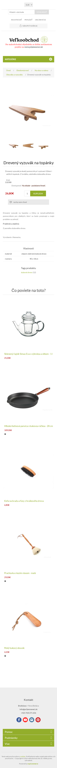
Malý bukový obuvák (14, 648)
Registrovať (16, 20)
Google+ (38, 719)
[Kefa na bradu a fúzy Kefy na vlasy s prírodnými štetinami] (28, 471)
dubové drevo (26, 272)
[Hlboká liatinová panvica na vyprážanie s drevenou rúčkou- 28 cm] (28, 396)
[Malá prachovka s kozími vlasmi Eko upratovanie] (28, 543)
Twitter (31, 719)
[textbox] (21, 12)
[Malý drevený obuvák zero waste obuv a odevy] (28, 618)
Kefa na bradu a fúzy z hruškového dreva (24, 501)
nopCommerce (33, 764)
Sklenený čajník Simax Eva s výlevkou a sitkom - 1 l (28, 354)
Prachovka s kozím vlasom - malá (20, 573)
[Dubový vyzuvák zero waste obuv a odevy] (14, 145)
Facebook (18, 719)
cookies (22, 756)
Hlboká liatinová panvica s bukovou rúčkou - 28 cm (28, 426)
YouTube (25, 719)
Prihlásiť (28, 20)
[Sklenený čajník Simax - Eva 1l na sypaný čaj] (28, 324)
